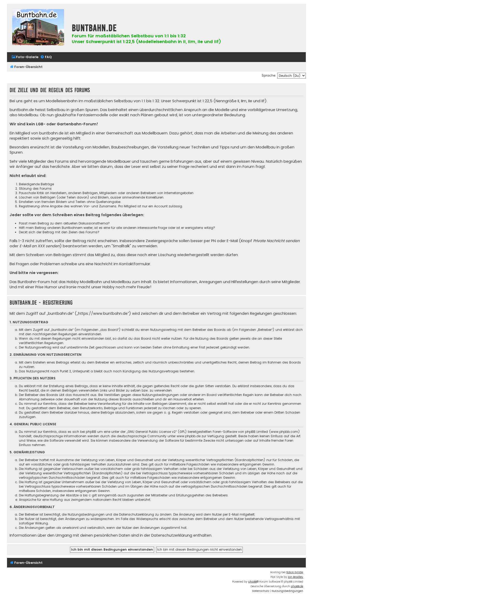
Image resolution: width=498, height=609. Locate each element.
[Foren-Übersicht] (38, 28)
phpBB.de (297, 586)
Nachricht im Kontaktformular (122, 263)
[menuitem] (24, 57)
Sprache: (269, 75)
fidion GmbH (294, 572)
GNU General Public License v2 (152, 431)
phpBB (252, 582)
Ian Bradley (295, 577)
